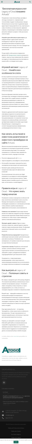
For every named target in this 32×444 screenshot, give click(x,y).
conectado (16, 336)
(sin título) (5, 392)
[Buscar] (30, 2)
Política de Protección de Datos (16, 428)
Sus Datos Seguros (16, 434)
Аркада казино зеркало (15, 55)
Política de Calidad (16, 437)
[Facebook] (4, 382)
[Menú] (2, 2)
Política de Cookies (16, 431)
